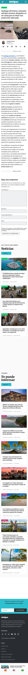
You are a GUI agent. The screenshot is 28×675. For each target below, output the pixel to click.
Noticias (4, 7)
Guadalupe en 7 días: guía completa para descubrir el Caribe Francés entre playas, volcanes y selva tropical (14, 567)
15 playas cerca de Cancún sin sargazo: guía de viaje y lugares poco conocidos (12, 458)
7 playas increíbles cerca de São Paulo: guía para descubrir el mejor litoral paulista (14, 432)
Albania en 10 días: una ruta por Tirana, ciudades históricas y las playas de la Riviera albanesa (13, 406)
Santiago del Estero (9, 56)
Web (2, 220)
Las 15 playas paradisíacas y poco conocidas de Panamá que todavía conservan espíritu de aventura (13, 510)
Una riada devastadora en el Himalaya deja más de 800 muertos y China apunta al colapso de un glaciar (14, 303)
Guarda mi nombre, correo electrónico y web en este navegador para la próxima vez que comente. (14, 229)
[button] (2, 2)
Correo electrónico (7, 214)
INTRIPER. (13, 638)
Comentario (5, 189)
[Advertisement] (14, 354)
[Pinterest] (15, 634)
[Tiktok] (18, 634)
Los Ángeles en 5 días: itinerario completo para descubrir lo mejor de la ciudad (14, 484)
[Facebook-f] (2, 634)
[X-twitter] (8, 634)
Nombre (4, 208)
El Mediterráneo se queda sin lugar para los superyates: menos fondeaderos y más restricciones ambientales (14, 276)
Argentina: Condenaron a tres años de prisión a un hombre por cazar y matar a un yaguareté (14, 330)
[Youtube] (12, 634)
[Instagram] (5, 634)
